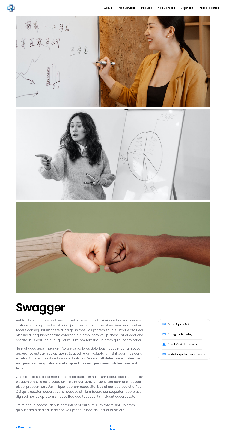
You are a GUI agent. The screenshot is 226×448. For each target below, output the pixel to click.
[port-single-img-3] (113, 247)
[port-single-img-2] (113, 154)
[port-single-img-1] (113, 61)
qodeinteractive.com (193, 354)
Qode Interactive (187, 344)
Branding (186, 334)
